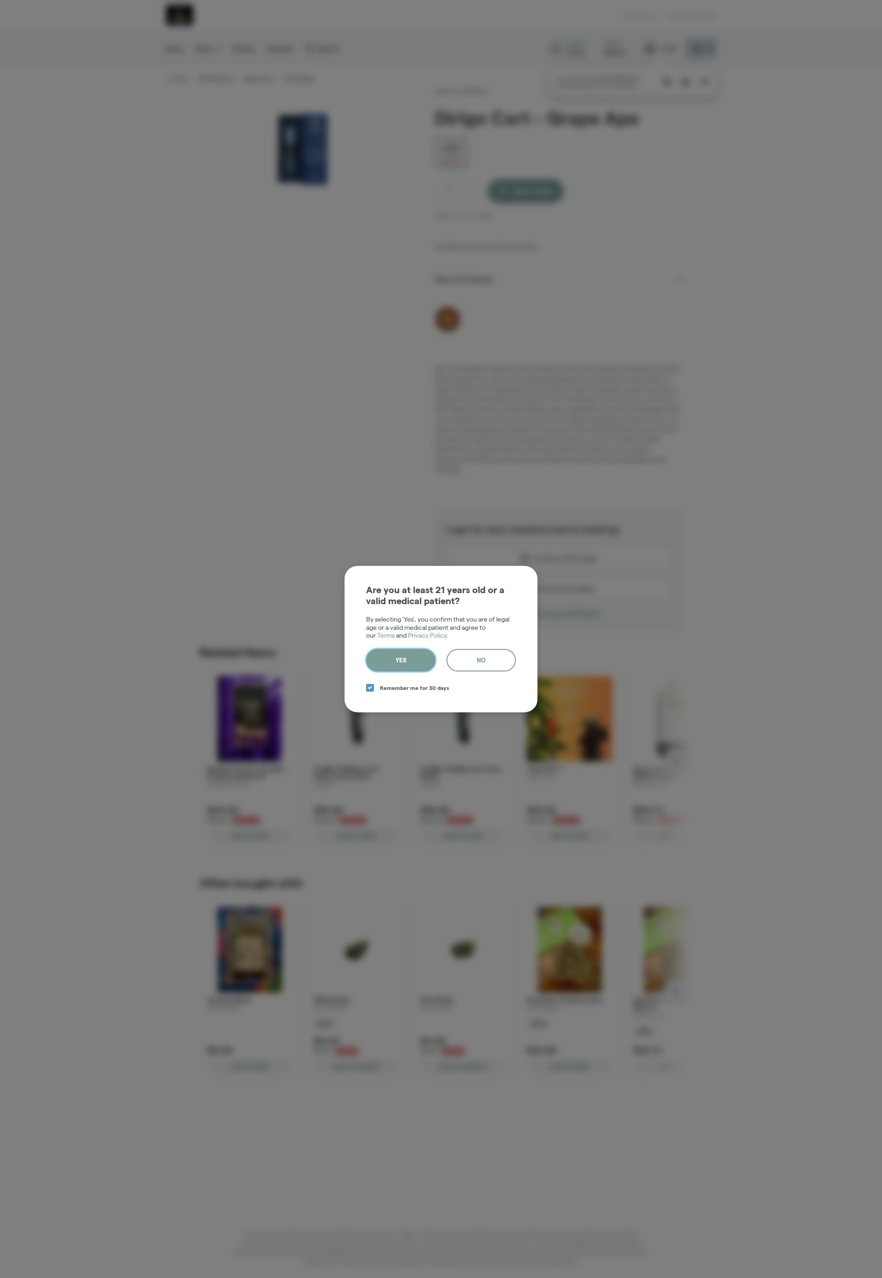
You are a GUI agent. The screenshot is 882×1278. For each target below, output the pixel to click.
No (481, 659)
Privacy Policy (427, 635)
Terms (386, 635)
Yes (401, 659)
